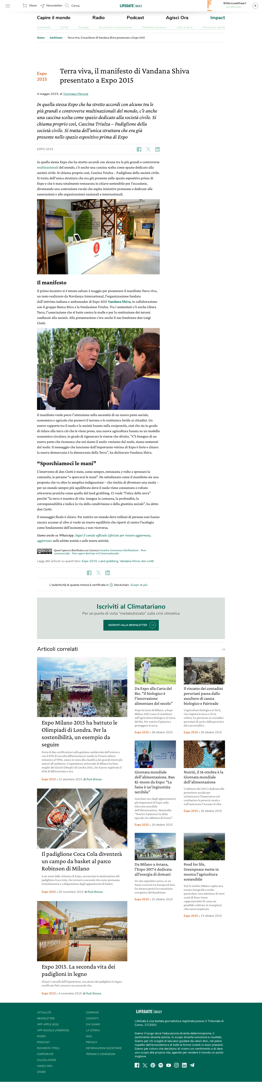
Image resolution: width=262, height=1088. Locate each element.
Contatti (92, 1018)
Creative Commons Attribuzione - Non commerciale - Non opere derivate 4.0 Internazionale (100, 552)
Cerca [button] (75, 6)
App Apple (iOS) (47, 1024)
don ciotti (147, 561)
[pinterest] (153, 1065)
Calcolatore (46, 1060)
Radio (98, 18)
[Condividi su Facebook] (139, 149)
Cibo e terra (184, 27)
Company (92, 1012)
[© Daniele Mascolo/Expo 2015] (98, 236)
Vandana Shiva (119, 301)
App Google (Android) (53, 1030)
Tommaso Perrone (75, 94)
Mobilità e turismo (154, 27)
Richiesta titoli (48, 1048)
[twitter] (145, 1065)
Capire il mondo (53, 18)
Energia (83, 27)
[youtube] (168, 1065)
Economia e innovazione (115, 27)
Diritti (64, 27)
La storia (93, 1030)
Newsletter (54, 5)
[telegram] (192, 1065)
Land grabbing (108, 561)
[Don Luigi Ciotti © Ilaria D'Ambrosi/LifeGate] (98, 369)
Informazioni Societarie (104, 1048)
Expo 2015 (42, 76)
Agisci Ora (177, 18)
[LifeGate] (131, 5)
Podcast (135, 18)
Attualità (44, 1012)
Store (33, 5)
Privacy (91, 1042)
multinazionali (47, 167)
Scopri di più (138, 585)
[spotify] (160, 1065)
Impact (217, 18)
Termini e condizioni (100, 1054)
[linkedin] (184, 1065)
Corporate (45, 1054)
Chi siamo (93, 1024)
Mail (89, 1036)
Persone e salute (214, 27)
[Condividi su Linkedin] (157, 149)
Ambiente (43, 27)
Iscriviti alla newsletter (127, 625)
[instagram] (176, 1065)
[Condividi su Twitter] (148, 149)
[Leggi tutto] (222, 649)
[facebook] (137, 1065)
